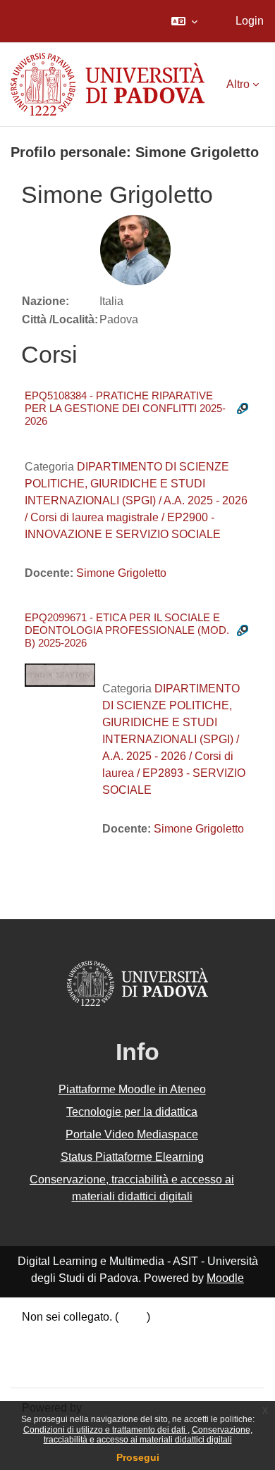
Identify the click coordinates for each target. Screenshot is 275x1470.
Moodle (225, 1278)
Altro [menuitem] (238, 84)
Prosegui (137, 1457)
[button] (184, 21)
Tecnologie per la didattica (131, 1112)
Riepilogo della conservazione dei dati (118, 1334)
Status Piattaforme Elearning (132, 1157)
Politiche (44, 1351)
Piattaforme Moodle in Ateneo (132, 1089)
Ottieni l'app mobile (70, 1368)
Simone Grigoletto (121, 573)
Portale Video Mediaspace (132, 1134)
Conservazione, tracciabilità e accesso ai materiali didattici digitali (148, 1435)
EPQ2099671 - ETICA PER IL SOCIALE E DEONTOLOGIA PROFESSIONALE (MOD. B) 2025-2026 (127, 630)
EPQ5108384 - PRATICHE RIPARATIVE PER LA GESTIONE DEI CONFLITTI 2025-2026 (125, 408)
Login (250, 21)
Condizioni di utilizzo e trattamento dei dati (105, 1430)
